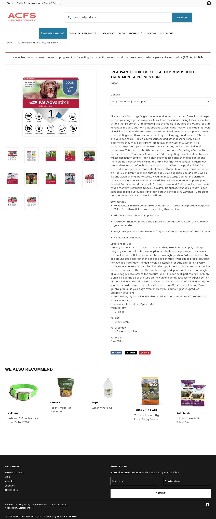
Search (184, 17)
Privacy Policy (23, 504)
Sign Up (161, 493)
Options (115, 94)
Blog (122, 33)
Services (107, 33)
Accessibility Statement (17, 507)
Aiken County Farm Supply (27, 516)
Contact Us (166, 33)
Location (151, 33)
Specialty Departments (83, 33)
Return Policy (40, 504)
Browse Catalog (53, 33)
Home (8, 42)
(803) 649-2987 (192, 57)
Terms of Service (58, 504)
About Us (134, 33)
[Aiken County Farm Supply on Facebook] (207, 505)
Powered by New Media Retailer (60, 516)
